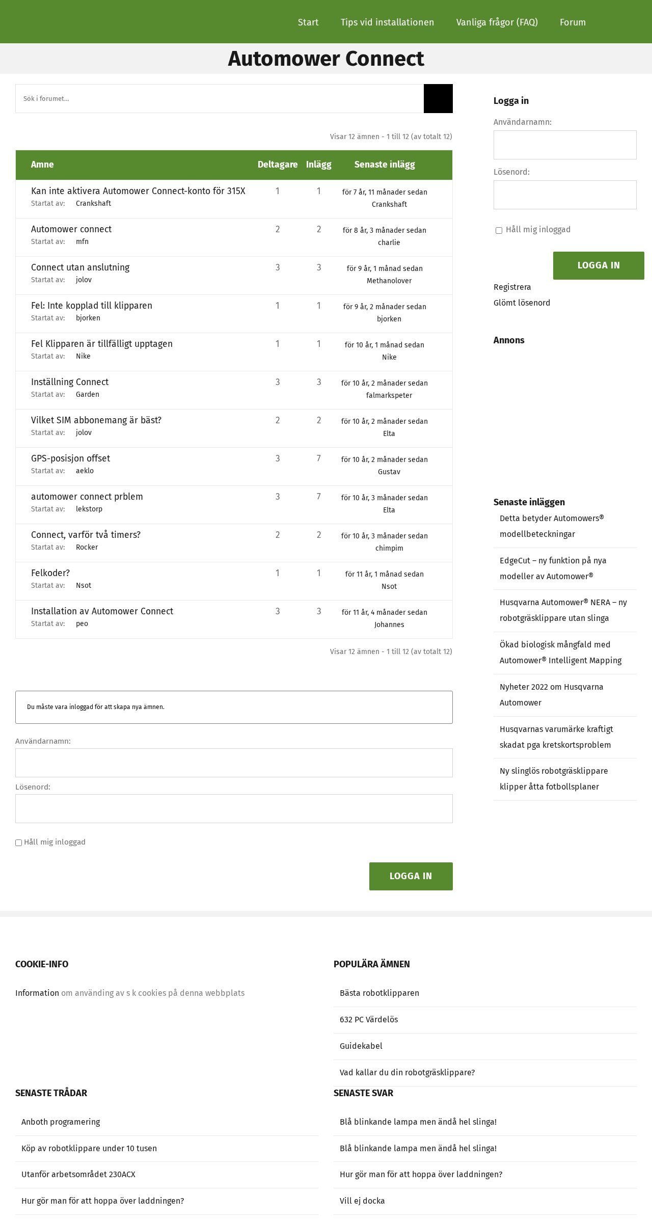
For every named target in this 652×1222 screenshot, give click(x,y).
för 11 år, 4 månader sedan (384, 612)
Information (37, 993)
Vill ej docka (362, 1201)
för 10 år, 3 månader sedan (384, 498)
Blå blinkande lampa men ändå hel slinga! (418, 1122)
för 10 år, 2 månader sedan (384, 383)
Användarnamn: (43, 741)
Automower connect (71, 229)
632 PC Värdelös (369, 1019)
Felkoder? (50, 573)
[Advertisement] (575, 409)
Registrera (512, 287)
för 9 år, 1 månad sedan (385, 268)
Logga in (411, 876)
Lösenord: (32, 787)
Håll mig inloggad (55, 842)
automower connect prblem (87, 497)
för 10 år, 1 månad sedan (384, 345)
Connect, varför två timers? (86, 535)
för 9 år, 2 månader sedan (384, 307)
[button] (611, 21)
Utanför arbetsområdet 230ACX (78, 1174)
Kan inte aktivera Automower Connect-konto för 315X (138, 191)
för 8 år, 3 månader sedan (384, 230)
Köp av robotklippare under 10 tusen (89, 1148)
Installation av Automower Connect (102, 611)
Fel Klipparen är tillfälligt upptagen (102, 344)
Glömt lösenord (522, 303)
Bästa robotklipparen (379, 993)
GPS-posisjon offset (70, 458)
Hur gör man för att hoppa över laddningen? (102, 1201)
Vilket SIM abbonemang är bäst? (96, 420)
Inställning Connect (69, 382)
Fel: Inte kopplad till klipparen (91, 306)
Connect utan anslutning (80, 267)
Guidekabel (361, 1046)
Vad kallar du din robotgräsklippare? (407, 1072)
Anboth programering (60, 1122)
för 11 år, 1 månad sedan (384, 574)
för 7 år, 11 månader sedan (384, 192)
